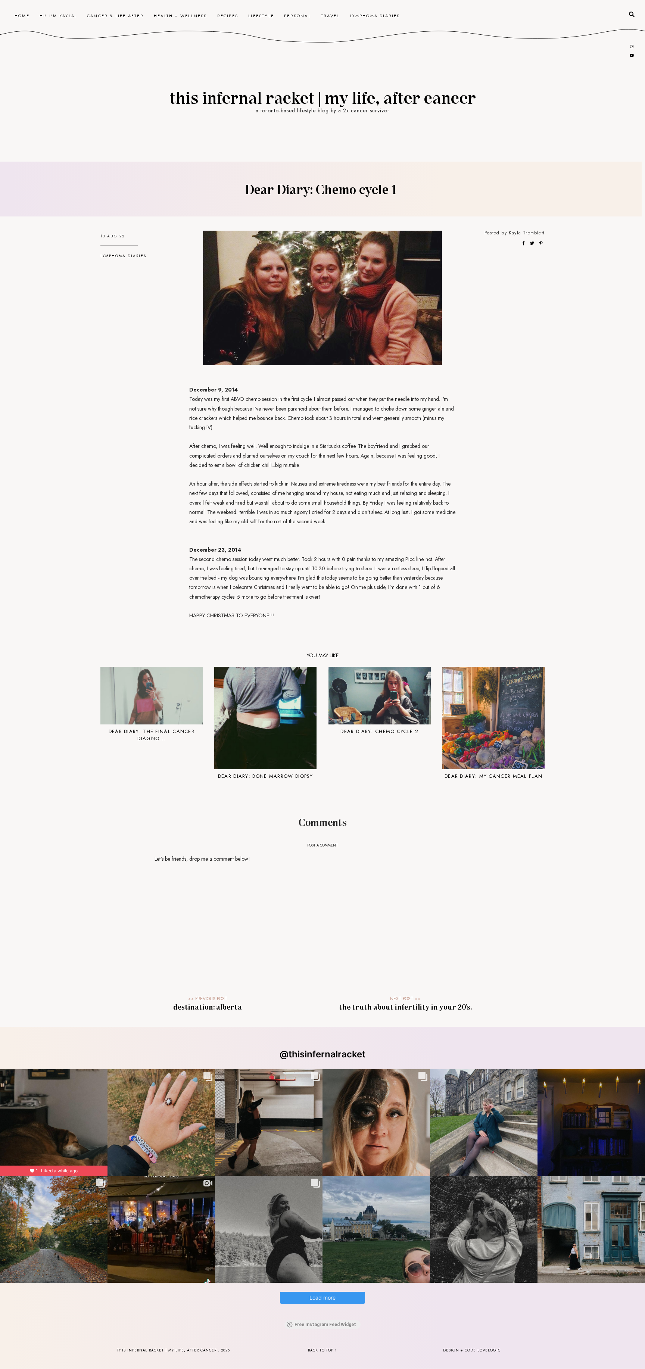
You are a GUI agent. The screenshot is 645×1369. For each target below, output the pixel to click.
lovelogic (489, 1350)
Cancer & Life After (115, 16)
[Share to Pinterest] (540, 243)
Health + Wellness (180, 16)
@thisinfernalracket (322, 1054)
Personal (297, 16)
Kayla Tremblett (527, 233)
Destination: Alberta (207, 1006)
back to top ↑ (322, 1350)
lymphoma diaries (123, 256)
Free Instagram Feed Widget (325, 1324)
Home (22, 16)
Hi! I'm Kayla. (58, 16)
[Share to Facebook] (524, 243)
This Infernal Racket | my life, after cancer (322, 97)
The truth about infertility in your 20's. (405, 1006)
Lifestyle (261, 16)
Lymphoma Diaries (375, 16)
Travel (330, 16)
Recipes (227, 16)
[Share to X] (532, 243)
